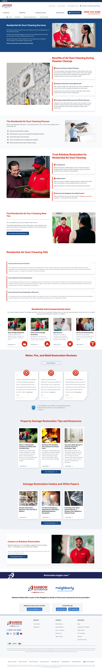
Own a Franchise (60, 630)
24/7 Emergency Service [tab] (73, 5)
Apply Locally (59, 636)
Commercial (36, 624)
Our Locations (81, 633)
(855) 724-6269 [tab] (92, 12)
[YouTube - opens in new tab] (21, 634)
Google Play (74, 609)
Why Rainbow (59, 624)
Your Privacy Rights (89, 661)
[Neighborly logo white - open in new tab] (4, 1)
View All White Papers (50, 523)
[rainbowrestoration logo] (18, 624)
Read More (30, 392)
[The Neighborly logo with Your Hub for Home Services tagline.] (65, 588)
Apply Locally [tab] (52, 5)
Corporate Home (82, 639)
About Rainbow (60, 627)
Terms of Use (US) (12, 661)
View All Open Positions (16, 556)
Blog (79, 624)
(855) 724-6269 (14, 630)
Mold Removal (57, 332)
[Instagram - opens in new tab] (14, 634)
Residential (36, 627)
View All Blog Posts (50, 472)
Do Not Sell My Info (76, 661)
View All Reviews (51, 363)
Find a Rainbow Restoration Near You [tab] (18, 233)
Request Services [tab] (75, 12)
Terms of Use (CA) (23, 661)
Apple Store (62, 609)
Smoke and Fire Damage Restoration (38, 333)
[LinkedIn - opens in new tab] (18, 634)
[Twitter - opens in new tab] (11, 634)
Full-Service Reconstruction (84, 332)
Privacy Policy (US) (33, 661)
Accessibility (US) (55, 661)
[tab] (90, 6)
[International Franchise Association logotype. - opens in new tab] (15, 643)
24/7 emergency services (77, 169)
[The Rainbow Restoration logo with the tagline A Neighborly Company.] (37, 589)
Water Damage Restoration (16, 332)
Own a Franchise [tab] (61, 5)
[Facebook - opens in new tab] (8, 634)
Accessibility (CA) (65, 661)
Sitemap (80, 636)
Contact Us (58, 633)
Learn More (23, 466)
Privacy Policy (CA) (44, 661)
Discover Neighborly (33, 609)
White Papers (81, 630)
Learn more (11, 344)
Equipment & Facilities (83, 627)
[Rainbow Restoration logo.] (7, 6)
